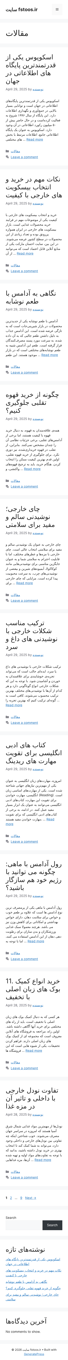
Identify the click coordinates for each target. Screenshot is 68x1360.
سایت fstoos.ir (22, 9)
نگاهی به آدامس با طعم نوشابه (31, 297)
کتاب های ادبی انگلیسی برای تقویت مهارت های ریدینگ (34, 753)
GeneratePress (34, 1354)
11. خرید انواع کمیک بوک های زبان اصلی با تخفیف (33, 989)
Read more (34, 139)
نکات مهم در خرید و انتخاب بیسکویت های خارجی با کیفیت (34, 187)
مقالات (15, 151)
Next (30, 1198)
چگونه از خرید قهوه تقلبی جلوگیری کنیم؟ (32, 402)
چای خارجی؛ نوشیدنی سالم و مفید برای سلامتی (30, 516)
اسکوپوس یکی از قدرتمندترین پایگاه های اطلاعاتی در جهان (31, 69)
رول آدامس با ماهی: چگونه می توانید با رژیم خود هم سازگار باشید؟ (34, 875)
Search (11, 1218)
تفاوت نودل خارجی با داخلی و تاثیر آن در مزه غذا (32, 1098)
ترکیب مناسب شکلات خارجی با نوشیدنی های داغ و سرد (32, 635)
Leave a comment (24, 157)
